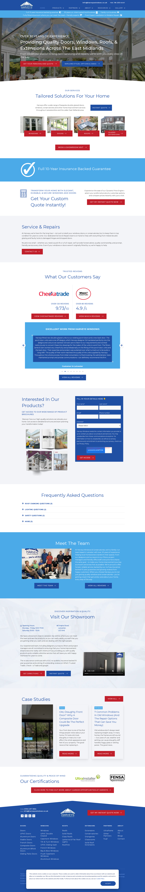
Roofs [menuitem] (64, 831)
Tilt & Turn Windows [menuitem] (50, 842)
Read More (68, 754)
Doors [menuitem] (22, 831)
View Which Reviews (90, 316)
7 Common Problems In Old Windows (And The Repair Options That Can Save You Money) (106, 718)
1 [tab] (62, 372)
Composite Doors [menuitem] (27, 846)
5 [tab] (74, 372)
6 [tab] (77, 372)
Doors (60, 133)
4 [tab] (71, 372)
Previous (23, 345)
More (29, 521)
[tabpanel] (72, 345)
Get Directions (31, 673)
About (88, 8)
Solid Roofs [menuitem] (67, 834)
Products (57, 8)
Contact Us (31, 252)
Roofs (87, 133)
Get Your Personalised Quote (38, 64)
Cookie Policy (100, 878)
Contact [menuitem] (121, 839)
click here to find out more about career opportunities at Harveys (71, 790)
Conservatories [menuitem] (91, 834)
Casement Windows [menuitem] (49, 839)
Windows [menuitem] (45, 831)
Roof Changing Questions (38, 504)
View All (112, 699)
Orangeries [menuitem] (90, 837)
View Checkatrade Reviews (48, 316)
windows (33, 133)
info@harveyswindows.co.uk (95, 3)
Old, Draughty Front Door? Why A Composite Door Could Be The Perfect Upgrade (71, 718)
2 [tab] (65, 372)
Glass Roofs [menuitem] (67, 837)
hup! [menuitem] (106, 839)
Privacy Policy (84, 444)
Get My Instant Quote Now (104, 202)
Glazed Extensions (114, 133)
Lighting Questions (35, 509)
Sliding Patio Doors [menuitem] (28, 854)
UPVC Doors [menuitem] (25, 834)
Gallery (119, 8)
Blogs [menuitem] (120, 836)
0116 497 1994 (30, 809)
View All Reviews (71, 377)
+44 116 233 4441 (117, 3)
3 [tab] (68, 372)
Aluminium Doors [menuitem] (28, 837)
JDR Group (120, 876)
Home (42, 8)
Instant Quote (99, 108)
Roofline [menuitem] (66, 845)
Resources (103, 8)
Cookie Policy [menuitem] (25, 881)
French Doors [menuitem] (26, 843)
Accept (108, 883)
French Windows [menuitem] (48, 848)
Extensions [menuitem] (89, 831)
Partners (73, 8)
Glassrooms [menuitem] (90, 840)
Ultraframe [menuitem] (108, 831)
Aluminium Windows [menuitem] (50, 859)
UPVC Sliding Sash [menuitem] (49, 845)
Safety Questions (35, 516)
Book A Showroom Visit (71, 147)
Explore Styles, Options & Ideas (81, 64)
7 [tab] (80, 372)
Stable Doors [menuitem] (26, 840)
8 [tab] (83, 372)
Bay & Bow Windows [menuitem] (49, 851)
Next (121, 345)
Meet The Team (45, 586)
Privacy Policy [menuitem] (25, 878)
